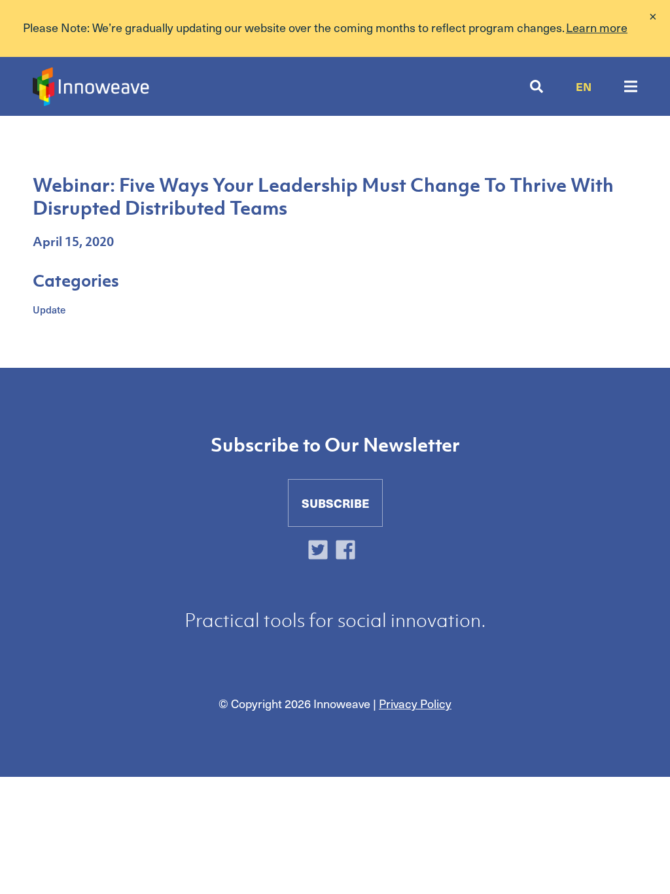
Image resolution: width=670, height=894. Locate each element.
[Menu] (630, 87)
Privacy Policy (415, 703)
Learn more (596, 27)
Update (49, 309)
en (583, 86)
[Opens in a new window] (321, 551)
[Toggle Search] (536, 87)
